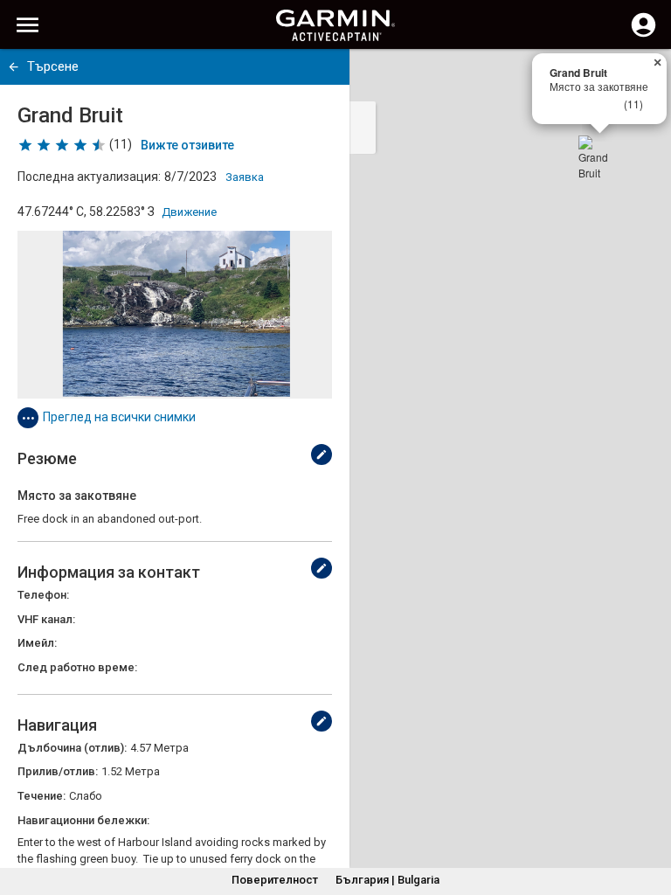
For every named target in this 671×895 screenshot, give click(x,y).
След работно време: (77, 667)
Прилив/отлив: (57, 771)
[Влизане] (643, 35)
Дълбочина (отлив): (72, 747)
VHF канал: (46, 619)
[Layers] (641, 79)
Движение (189, 212)
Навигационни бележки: (83, 820)
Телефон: (43, 594)
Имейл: (37, 642)
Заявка (244, 177)
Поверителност (275, 879)
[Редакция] (321, 454)
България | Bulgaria (387, 879)
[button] (649, 815)
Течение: (41, 795)
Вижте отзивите (187, 145)
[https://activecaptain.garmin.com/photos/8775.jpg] (174, 315)
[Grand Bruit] (599, 156)
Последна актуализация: (89, 177)
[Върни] (13, 67)
